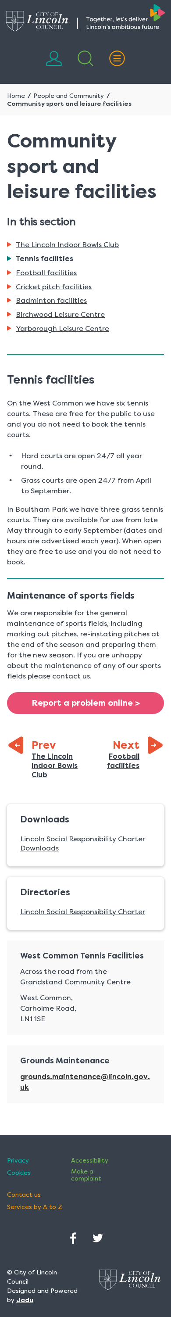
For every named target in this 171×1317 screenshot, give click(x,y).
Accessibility (89, 1160)
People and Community (68, 95)
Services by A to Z (34, 1207)
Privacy (18, 1160)
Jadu (24, 1299)
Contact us (24, 1194)
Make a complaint (86, 1174)
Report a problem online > (86, 703)
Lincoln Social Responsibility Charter (82, 912)
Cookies (19, 1173)
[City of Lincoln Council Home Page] (85, 18)
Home (16, 95)
